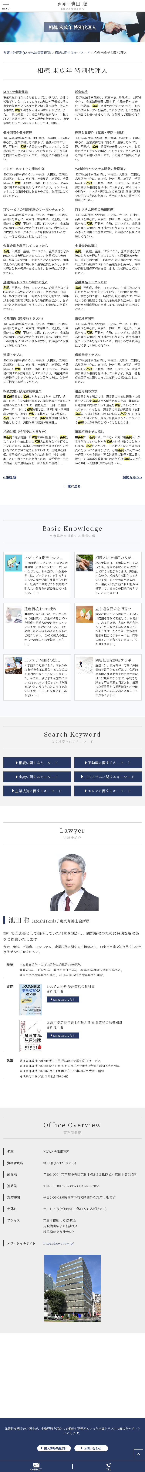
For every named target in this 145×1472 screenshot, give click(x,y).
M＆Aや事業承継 (15, 91)
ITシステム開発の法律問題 (94, 209)
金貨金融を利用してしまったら (25, 245)
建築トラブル (12, 354)
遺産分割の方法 (86, 391)
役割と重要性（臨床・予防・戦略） (100, 132)
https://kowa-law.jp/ (58, 1243)
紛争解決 (81, 91)
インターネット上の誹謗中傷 (24, 168)
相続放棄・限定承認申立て (22, 391)
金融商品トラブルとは (91, 282)
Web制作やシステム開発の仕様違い (100, 168)
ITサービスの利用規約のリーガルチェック (33, 209)
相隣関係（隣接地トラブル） (24, 318)
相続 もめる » (132, 477)
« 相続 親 (9, 477)
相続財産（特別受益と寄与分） (25, 431)
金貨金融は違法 (86, 245)
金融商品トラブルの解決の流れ (25, 282)
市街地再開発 (84, 318)
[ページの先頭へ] (138, 1454)
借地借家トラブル (87, 354)
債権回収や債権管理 (17, 132)
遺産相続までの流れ (89, 431)
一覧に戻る (73, 486)
